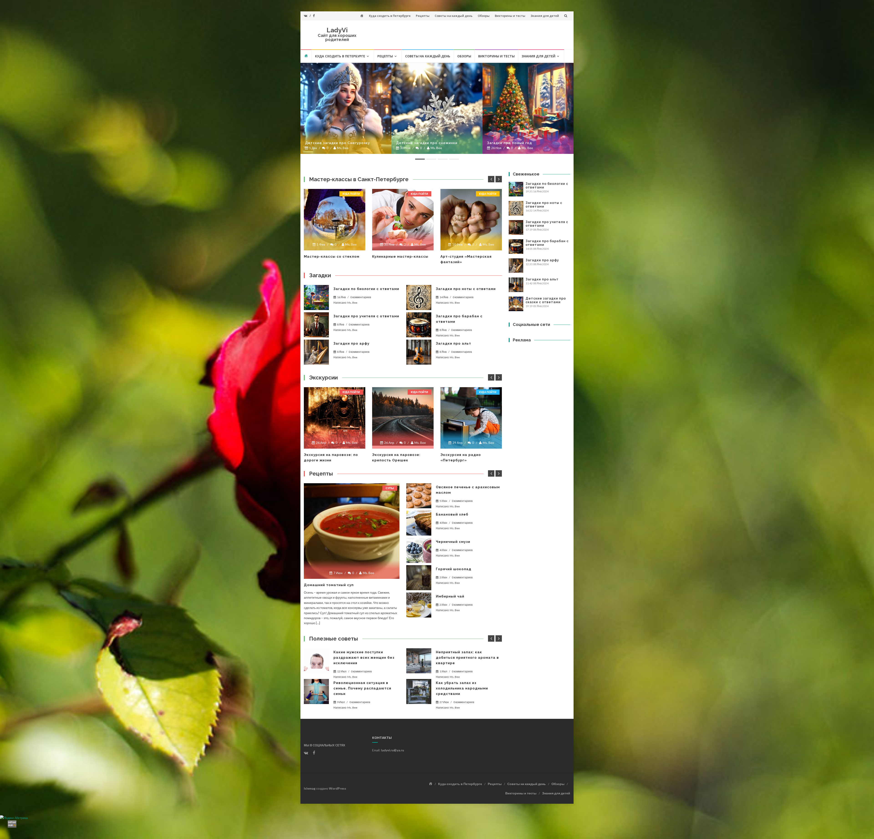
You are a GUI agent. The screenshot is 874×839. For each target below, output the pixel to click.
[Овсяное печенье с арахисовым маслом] (418, 495)
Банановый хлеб (452, 514)
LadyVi (337, 30)
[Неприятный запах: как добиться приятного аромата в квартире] (316, 660)
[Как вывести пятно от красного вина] (418, 660)
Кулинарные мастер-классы (400, 256)
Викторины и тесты (510, 16)
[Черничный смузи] (418, 550)
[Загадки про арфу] (316, 352)
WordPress (337, 788)
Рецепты (422, 16)
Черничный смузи (453, 542)
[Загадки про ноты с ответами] (418, 297)
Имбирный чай (450, 596)
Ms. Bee (342, 148)
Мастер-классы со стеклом (331, 256)
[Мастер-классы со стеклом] (334, 219)
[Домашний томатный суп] (351, 531)
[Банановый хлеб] (418, 523)
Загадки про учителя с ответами (366, 316)
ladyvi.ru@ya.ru (392, 750)
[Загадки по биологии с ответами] (316, 297)
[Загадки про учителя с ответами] (316, 324)
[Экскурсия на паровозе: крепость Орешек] (403, 416)
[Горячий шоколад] (418, 577)
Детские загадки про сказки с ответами (546, 300)
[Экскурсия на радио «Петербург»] (471, 418)
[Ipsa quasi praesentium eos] (418, 605)
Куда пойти (351, 194)
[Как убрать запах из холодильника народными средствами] (316, 691)
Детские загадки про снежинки (426, 143)
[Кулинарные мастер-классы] (403, 219)
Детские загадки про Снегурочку (337, 143)
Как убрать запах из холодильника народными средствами (359, 688)
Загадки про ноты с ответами (466, 289)
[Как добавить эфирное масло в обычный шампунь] (418, 688)
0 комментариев (360, 297)
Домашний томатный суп (329, 585)
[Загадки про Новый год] (528, 108)
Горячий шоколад (453, 569)
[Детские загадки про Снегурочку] (345, 108)
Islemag (309, 788)
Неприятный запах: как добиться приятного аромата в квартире (364, 657)
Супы (390, 488)
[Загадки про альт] (418, 352)
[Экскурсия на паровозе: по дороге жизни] (334, 418)
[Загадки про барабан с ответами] (418, 324)
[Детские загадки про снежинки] (437, 108)
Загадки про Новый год (509, 143)
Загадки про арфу (351, 343)
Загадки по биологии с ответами (366, 289)
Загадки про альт (453, 343)
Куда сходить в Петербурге (390, 16)
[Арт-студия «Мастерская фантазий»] (471, 219)
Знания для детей (545, 16)
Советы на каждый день (454, 16)
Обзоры (484, 16)
